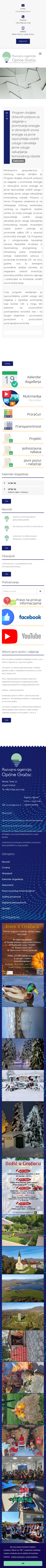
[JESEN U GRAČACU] (23, 1527)
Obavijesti (7, 873)
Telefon (23, 20)
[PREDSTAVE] (23, 1468)
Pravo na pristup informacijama (18, 891)
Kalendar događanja (12, 879)
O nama (6, 867)
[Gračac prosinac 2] (23, 1054)
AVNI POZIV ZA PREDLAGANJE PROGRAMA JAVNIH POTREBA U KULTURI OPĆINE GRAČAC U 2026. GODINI (22, 834)
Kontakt (6, 908)
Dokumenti (7, 885)
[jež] (23, 1377)
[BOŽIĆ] (23, 1495)
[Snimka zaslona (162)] (23, 1230)
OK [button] (23, 1563)
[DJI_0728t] (23, 1260)
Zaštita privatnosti (11, 896)
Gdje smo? (23, 41)
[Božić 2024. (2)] (23, 1185)
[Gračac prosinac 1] (23, 1129)
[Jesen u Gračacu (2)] (23, 949)
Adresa (23, 32)
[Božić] (23, 1345)
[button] (24, 1557)
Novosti (6, 862)
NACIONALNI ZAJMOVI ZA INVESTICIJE (28, 526)
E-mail (23, 9)
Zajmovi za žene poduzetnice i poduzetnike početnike (22, 820)
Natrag (7, 364)
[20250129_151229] (23, 1022)
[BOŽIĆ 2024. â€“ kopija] (23, 1440)
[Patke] (23, 991)
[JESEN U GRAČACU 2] (23, 1408)
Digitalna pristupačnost (14, 902)
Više (6, 501)
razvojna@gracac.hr (23, 11)
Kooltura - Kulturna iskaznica (13, 690)
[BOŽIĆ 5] (23, 1085)
